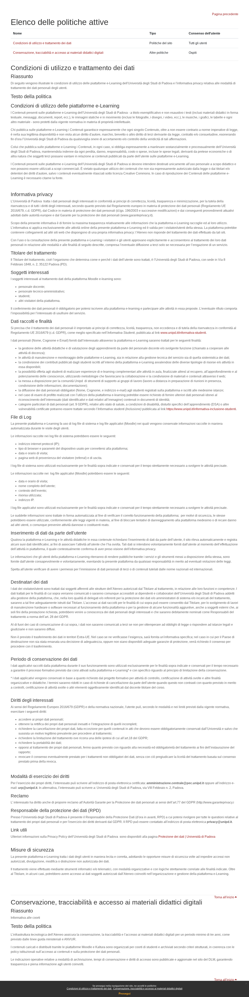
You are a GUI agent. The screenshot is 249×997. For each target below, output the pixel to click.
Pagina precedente (225, 14)
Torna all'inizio (224, 897)
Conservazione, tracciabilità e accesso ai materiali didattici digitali (147, 988)
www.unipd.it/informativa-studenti (183, 332)
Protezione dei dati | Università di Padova (186, 836)
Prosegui (125, 993)
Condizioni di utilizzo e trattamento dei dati (89, 988)
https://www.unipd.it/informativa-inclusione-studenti (201, 409)
